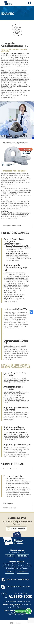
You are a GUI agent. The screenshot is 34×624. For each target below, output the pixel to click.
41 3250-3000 (20, 596)
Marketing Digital (17, 622)
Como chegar (22, 556)
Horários (10, 556)
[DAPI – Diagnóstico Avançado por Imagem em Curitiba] (12, 3)
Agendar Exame (18, 528)
